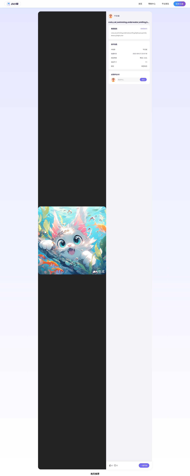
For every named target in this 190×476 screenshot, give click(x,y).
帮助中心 (151, 4)
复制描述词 (144, 28)
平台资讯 (165, 4)
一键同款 (144, 465)
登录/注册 (179, 4)
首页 (140, 4)
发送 (143, 80)
